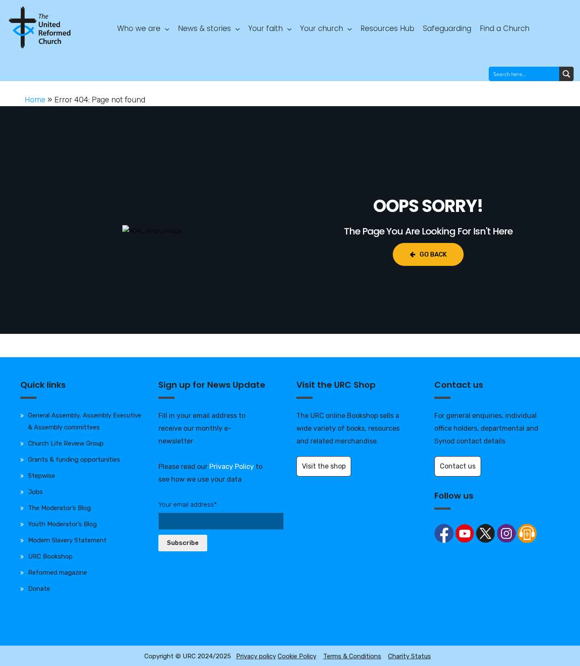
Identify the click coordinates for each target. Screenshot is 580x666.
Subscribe (183, 543)
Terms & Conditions (352, 656)
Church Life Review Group (66, 443)
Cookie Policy (297, 656)
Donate (39, 589)
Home (35, 99)
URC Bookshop (50, 556)
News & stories (204, 28)
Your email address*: (188, 504)
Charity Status (409, 656)
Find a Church (504, 28)
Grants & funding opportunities (74, 459)
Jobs (35, 492)
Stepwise (41, 476)
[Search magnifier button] (566, 74)
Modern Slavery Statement (67, 540)
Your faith (265, 28)
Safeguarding (447, 28)
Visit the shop (324, 466)
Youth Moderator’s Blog (62, 524)
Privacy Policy (231, 467)
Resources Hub (387, 28)
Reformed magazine (57, 572)
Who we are (138, 28)
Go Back (433, 254)
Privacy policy (256, 656)
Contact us (458, 466)
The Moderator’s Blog (59, 508)
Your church (321, 28)
